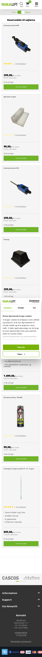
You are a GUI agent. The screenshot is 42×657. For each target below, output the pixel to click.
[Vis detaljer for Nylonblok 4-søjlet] (21, 116)
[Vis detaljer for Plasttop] (21, 258)
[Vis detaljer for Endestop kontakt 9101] (21, 187)
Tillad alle (21, 347)
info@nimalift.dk (21, 633)
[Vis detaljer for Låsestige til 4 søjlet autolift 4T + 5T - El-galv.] (21, 488)
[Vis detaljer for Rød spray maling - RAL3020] (21, 416)
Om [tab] (34, 308)
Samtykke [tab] (8, 308)
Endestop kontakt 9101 (11, 168)
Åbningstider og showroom (21, 641)
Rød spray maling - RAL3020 (13, 397)
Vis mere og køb (21, 87)
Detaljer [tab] (21, 308)
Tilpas (19, 354)
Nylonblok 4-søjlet (10, 96)
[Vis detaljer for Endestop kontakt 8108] (21, 44)
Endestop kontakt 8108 (11, 25)
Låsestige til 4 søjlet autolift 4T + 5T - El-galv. (19, 468)
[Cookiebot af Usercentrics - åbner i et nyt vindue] (29, 301)
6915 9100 (22, 635)
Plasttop (6, 239)
